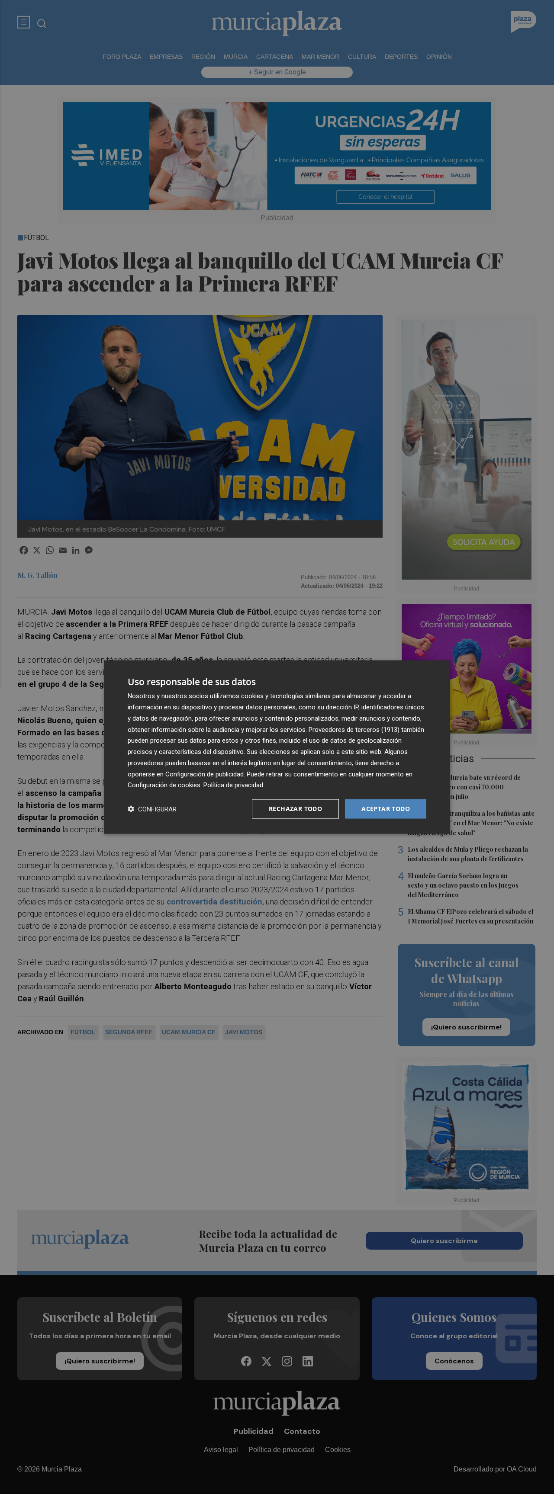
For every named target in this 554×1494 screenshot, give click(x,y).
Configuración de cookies (164, 785)
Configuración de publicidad (204, 774)
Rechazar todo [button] (295, 809)
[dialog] (277, 747)
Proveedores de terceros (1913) (354, 729)
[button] (152, 809)
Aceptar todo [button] (385, 809)
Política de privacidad (233, 785)
